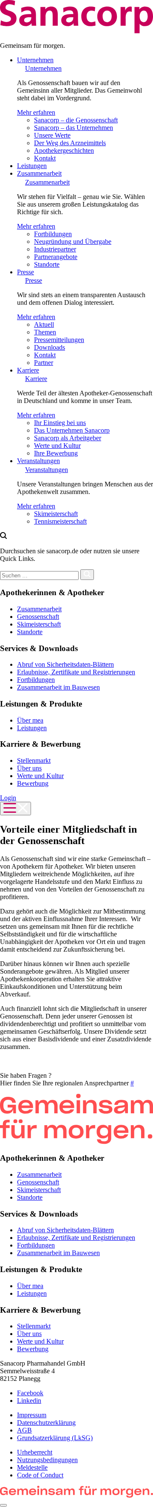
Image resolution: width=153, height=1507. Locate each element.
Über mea (30, 720)
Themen (45, 332)
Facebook (30, 1393)
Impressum (31, 1415)
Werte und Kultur (57, 445)
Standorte (47, 264)
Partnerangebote (55, 256)
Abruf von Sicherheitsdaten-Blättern (65, 664)
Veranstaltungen (38, 460)
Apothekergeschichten (64, 150)
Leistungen (32, 165)
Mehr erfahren (36, 112)
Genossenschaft (38, 616)
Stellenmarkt (34, 760)
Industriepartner (55, 249)
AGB (24, 1430)
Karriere (28, 370)
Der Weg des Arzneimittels (70, 142)
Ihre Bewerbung (56, 453)
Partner (43, 362)
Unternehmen (35, 59)
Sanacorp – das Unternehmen (73, 127)
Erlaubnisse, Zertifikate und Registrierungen (76, 672)
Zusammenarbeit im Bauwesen (58, 687)
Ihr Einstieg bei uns (60, 422)
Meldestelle (32, 1467)
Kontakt (45, 158)
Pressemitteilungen (59, 339)
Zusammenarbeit (39, 173)
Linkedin (29, 1400)
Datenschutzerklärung (46, 1422)
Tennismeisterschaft (60, 521)
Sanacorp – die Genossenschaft (76, 120)
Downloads (49, 347)
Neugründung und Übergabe (72, 241)
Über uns (29, 768)
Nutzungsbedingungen (47, 1459)
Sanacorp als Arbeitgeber (67, 438)
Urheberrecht (34, 1452)
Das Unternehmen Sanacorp (72, 430)
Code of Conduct (40, 1475)
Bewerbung (32, 783)
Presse (25, 272)
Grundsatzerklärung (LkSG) (55, 1437)
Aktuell (44, 324)
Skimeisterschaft (56, 513)
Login (8, 797)
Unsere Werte (52, 135)
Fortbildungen (53, 233)
